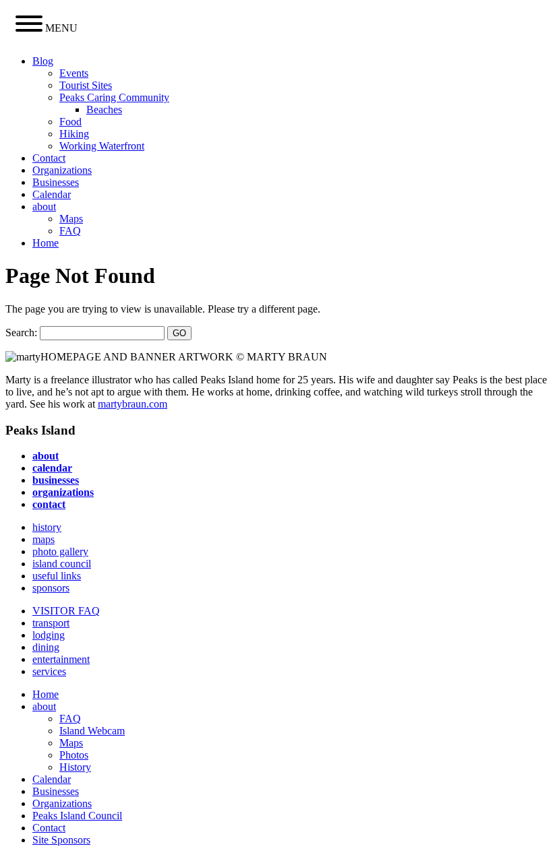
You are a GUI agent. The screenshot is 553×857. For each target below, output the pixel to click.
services (49, 671)
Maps (71, 218)
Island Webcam (92, 730)
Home (45, 243)
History (75, 767)
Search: (21, 332)
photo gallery (60, 551)
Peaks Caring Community (114, 97)
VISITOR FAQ (66, 610)
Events (73, 73)
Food (70, 121)
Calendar (51, 194)
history (46, 527)
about (44, 206)
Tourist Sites (85, 85)
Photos (73, 755)
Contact (48, 158)
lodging (48, 635)
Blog (42, 61)
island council (61, 563)
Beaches (104, 109)
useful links (56, 575)
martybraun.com (132, 404)
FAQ (70, 230)
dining (45, 647)
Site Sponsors (61, 840)
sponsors (50, 588)
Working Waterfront (101, 146)
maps (43, 539)
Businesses (55, 182)
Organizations (62, 170)
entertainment (61, 659)
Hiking (74, 133)
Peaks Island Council (77, 815)
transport (50, 623)
